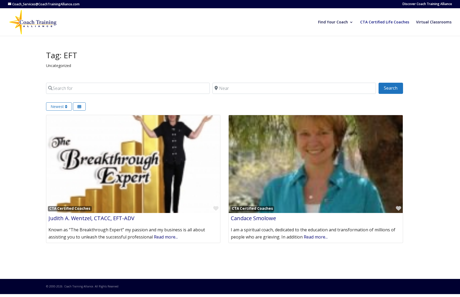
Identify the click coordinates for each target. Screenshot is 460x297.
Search (393, 88)
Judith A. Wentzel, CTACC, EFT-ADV (91, 218)
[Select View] (79, 106)
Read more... (166, 237)
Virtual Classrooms (433, 22)
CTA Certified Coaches (69, 208)
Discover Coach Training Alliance (427, 4)
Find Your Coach (333, 22)
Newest (58, 106)
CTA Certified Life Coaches (384, 22)
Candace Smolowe (253, 218)
